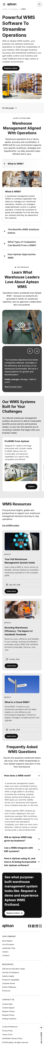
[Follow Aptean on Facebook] (29, 926)
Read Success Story (13, 387)
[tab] (22, 163)
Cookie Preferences (9, 1027)
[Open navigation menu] (4, 4)
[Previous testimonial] (30, 351)
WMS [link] (23, 9)
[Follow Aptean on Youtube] (40, 926)
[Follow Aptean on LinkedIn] (36, 926)
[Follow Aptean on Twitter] (33, 926)
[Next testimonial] (36, 351)
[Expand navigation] (16, 107)
